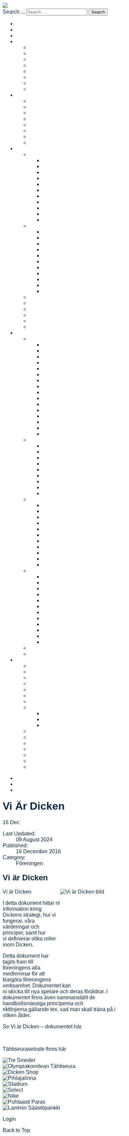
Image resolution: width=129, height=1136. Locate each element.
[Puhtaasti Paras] (24, 1102)
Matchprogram (46, 65)
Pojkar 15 (53, 267)
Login (9, 1119)
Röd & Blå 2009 (61, 493)
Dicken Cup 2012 (62, 416)
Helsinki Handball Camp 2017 (77, 547)
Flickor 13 (53, 184)
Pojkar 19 (53, 291)
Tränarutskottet (46, 731)
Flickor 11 (53, 172)
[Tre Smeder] (19, 1060)
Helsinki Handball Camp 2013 (77, 565)
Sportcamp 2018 (61, 624)
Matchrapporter (46, 53)
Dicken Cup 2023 (62, 350)
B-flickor (52, 166)
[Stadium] (15, 1084)
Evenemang (30, 333)
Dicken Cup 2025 (62, 345)
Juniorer (25, 148)
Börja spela (42, 303)
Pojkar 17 (53, 279)
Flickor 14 (53, 190)
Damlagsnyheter (48, 59)
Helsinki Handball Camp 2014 (77, 559)
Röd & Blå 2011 (60, 481)
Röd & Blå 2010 (61, 487)
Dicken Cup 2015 (62, 398)
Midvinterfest (44, 654)
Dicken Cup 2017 (62, 386)
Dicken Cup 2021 (62, 362)
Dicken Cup (43, 339)
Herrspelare (43, 125)
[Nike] (11, 1096)
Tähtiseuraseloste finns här (34, 1049)
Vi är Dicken (25, 877)
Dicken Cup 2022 (62, 356)
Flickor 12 (53, 178)
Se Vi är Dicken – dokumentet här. (42, 1026)
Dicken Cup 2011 (62, 422)
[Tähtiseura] (39, 1066)
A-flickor (52, 160)
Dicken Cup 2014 (62, 404)
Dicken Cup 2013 (62, 410)
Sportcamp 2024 (61, 588)
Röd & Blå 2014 (61, 463)
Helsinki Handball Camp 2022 (77, 517)
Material (38, 707)
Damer (24, 41)
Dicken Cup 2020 (62, 368)
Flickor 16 (53, 202)
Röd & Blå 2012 (61, 475)
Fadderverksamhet (51, 309)
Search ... (14, 12)
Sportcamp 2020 (61, 612)
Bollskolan (41, 297)
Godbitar (39, 749)
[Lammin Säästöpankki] (31, 1108)
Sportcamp (42, 570)
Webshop (40, 761)
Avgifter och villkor (50, 327)
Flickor (37, 154)
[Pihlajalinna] (19, 1078)
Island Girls (42, 89)
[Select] (13, 1090)
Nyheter (38, 321)
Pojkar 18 (53, 285)
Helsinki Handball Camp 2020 (77, 529)
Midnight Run (45, 648)
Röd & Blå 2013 (61, 469)
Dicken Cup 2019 (62, 374)
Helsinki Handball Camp (58, 499)
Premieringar (44, 755)
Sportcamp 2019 (61, 618)
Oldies (36, 77)
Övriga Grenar (45, 767)
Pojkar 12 (53, 249)
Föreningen (29, 660)
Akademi (39, 83)
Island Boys (43, 142)
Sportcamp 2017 (61, 630)
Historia (38, 701)
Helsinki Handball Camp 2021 (77, 523)
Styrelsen (40, 689)
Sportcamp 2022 (61, 600)
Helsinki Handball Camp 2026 (77, 505)
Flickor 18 (53, 214)
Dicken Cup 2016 (62, 392)
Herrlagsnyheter (48, 113)
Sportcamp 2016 (61, 636)
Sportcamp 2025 (61, 582)
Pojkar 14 (53, 261)
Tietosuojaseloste (63, 725)
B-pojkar (52, 237)
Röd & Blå (41, 440)
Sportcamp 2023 (61, 594)
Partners (39, 677)
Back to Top (16, 1130)
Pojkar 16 (53, 273)
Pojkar (36, 226)
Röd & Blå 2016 (61, 452)
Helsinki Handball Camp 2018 (77, 541)
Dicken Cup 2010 (62, 428)
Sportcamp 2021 (61, 606)
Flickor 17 (53, 208)
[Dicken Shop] (20, 1072)
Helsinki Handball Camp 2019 (77, 535)
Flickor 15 (53, 196)
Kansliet (38, 672)
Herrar (23, 95)
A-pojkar (52, 232)
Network (39, 71)
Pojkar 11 (53, 243)
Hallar (36, 695)
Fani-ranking (44, 315)
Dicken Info (55, 713)
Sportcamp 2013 (61, 642)
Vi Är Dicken (44, 737)
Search (98, 12)
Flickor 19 (53, 220)
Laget (35, 47)
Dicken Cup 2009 (62, 434)
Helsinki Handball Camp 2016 (77, 553)
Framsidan (28, 35)
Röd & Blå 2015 (61, 457)
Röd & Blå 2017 (61, 446)
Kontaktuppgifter (48, 683)
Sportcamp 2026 (61, 576)
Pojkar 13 (53, 255)
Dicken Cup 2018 (62, 380)
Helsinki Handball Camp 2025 (77, 511)
